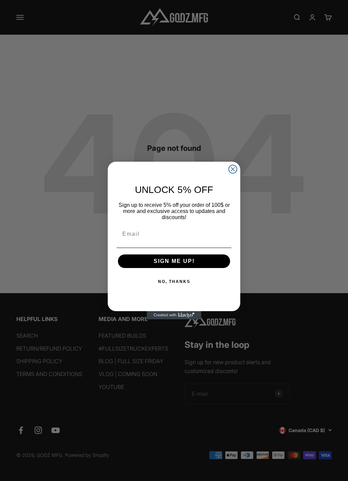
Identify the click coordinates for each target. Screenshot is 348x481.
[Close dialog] (233, 169)
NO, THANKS (174, 281)
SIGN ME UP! (174, 261)
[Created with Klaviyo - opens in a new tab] (174, 315)
